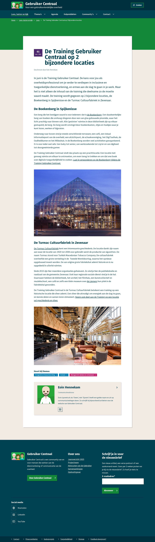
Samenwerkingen (75, 469)
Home (13, 20)
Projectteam (73, 462)
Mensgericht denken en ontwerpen (82, 375)
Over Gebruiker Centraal (40, 478)
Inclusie (62, 375)
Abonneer (108, 490)
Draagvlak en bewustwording (45, 375)
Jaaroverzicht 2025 (76, 459)
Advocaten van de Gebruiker (80, 465)
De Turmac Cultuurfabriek (46, 248)
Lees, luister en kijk (26, 20)
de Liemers (92, 281)
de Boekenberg (94, 114)
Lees (38, 20)
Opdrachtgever (74, 472)
